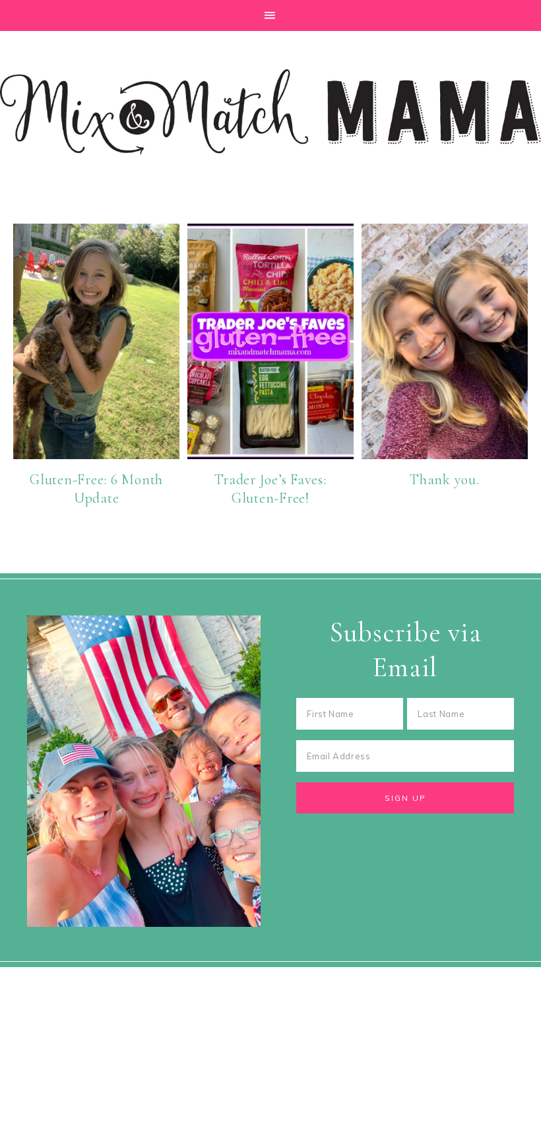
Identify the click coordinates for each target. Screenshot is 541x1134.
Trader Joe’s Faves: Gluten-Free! (270, 489)
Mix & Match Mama (270, 111)
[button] (270, 15)
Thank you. (445, 479)
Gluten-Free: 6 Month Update (96, 489)
